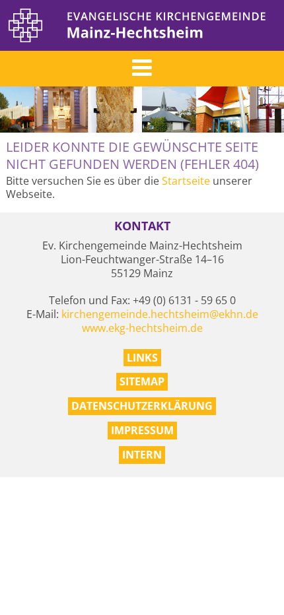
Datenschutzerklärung (142, 406)
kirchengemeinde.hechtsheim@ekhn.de (159, 314)
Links (142, 357)
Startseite (186, 181)
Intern (142, 454)
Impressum (142, 430)
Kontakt (142, 226)
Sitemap (142, 381)
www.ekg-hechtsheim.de (142, 328)
